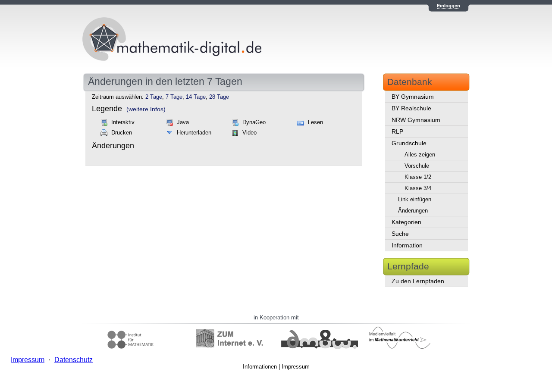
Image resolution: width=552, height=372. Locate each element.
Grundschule (409, 143)
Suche (400, 233)
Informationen (260, 366)
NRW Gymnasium (416, 119)
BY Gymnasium (413, 96)
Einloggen (448, 5)
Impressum (296, 366)
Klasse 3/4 (418, 188)
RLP (397, 131)
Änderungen (413, 210)
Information (407, 245)
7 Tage (174, 97)
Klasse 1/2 (418, 177)
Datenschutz (73, 359)
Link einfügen (414, 199)
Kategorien (406, 222)
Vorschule (417, 166)
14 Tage (196, 97)
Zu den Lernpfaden (418, 281)
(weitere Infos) (146, 109)
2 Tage (153, 97)
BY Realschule (411, 108)
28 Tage (219, 97)
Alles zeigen (420, 154)
